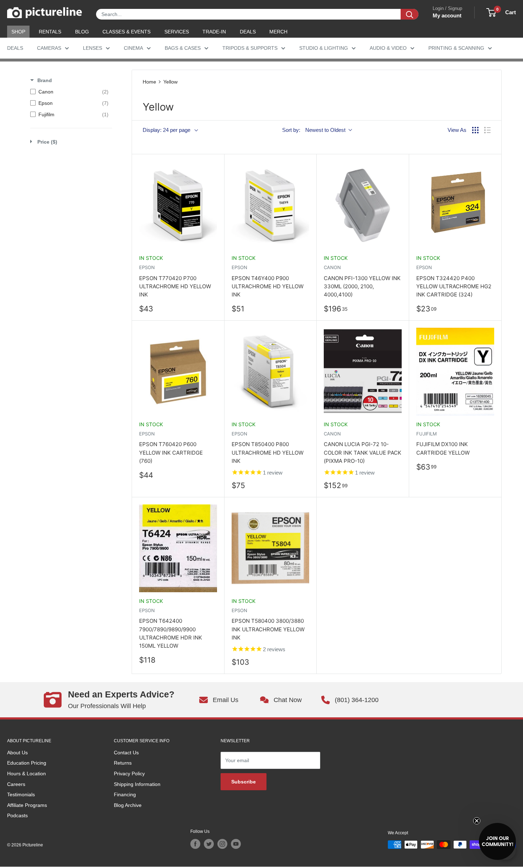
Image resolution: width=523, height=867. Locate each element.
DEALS (248, 31)
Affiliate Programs (27, 805)
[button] (497, 841)
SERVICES (176, 31)
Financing (125, 794)
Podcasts (17, 815)
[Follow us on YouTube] (236, 844)
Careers (16, 784)
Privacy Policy (129, 773)
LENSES (92, 48)
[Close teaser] (476, 820)
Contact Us (126, 752)
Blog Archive (128, 805)
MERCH (278, 31)
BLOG (82, 31)
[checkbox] (69, 91)
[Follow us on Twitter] (209, 844)
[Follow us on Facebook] (195, 844)
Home (149, 82)
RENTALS (50, 31)
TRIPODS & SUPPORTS (250, 48)
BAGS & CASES (183, 48)
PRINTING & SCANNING (456, 48)
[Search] (409, 14)
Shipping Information (137, 784)
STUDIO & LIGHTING (323, 48)
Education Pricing (26, 763)
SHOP (18, 31)
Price (47, 142)
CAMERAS (49, 48)
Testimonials (21, 794)
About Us (17, 752)
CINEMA (133, 48)
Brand (44, 80)
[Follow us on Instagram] (222, 844)
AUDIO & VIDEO (388, 48)
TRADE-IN (214, 31)
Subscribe (243, 782)
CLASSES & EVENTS (126, 31)
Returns (123, 763)
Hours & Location (26, 773)
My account (447, 15)
